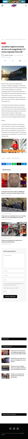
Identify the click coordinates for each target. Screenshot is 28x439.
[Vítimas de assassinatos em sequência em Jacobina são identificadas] (14, 229)
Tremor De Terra (15, 158)
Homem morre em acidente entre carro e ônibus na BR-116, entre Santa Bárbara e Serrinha (18, 368)
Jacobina (8, 158)
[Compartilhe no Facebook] (5, 61)
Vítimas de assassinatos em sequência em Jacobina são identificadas (17, 375)
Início (2, 39)
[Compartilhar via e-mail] (20, 61)
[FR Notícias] (14, 5)
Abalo (3, 158)
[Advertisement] (14, 23)
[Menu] (2, 5)
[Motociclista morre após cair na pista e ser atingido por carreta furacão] (5, 360)
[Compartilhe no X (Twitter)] (12, 61)
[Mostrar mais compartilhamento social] (25, 61)
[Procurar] (26, 5)
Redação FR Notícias (9, 55)
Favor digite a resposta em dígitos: (11, 288)
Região (3, 43)
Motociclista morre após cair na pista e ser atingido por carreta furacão (18, 360)
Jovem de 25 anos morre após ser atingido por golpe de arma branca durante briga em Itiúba (18, 352)
